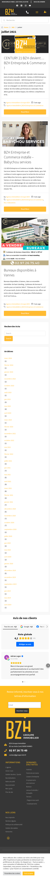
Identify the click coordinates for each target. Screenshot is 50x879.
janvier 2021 (8, 502)
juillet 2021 (8, 461)
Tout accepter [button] (28, 873)
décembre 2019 (10, 570)
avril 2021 (7, 481)
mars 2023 (8, 420)
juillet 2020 (8, 536)
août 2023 (7, 392)
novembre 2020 (10, 516)
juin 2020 (7, 543)
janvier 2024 (8, 372)
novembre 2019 (10, 577)
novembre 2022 (10, 433)
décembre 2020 (10, 509)
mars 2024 (8, 358)
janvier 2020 (8, 563)
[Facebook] (17, 5)
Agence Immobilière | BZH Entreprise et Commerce (24, 105)
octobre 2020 (9, 522)
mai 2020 (7, 550)
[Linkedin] (21, 5)
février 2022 (8, 454)
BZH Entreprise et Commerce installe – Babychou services (19, 157)
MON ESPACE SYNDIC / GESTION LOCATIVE (15, 2)
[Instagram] (25, 5)
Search (8, 338)
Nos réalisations (10, 203)
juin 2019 (7, 591)
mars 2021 (8, 488)
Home (6, 27)
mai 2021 (7, 474)
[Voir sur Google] (6, 657)
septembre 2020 (10, 529)
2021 (13, 27)
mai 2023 (7, 406)
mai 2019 (7, 598)
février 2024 (8, 365)
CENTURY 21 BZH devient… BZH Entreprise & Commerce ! (25, 63)
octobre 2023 (9, 386)
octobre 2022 (9, 440)
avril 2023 (7, 413)
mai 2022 (7, 447)
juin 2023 (7, 399)
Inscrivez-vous (22, 711)
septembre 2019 (10, 584)
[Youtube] (30, 5)
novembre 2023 (10, 379)
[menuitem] (8, 838)
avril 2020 (7, 557)
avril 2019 (7, 605)
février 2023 (8, 427)
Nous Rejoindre (39, 2)
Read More (25, 112)
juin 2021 (7, 468)
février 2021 (8, 495)
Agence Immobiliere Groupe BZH (18, 102)
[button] (37, 12)
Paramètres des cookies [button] (12, 873)
